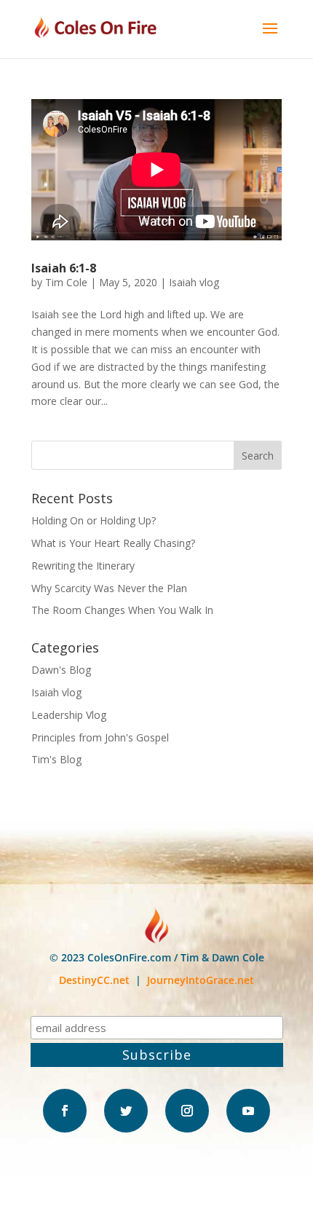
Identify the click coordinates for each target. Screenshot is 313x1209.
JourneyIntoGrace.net (200, 980)
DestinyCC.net (94, 980)
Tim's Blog (56, 759)
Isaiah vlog (194, 282)
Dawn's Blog (61, 670)
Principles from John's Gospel (100, 737)
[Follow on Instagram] (187, 1111)
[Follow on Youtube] (248, 1111)
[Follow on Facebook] (65, 1111)
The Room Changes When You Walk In (122, 610)
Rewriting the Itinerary (83, 565)
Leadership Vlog (68, 715)
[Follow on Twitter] (126, 1111)
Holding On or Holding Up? (93, 520)
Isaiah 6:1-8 (63, 268)
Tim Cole (66, 282)
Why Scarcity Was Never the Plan (109, 588)
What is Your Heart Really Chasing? (113, 543)
